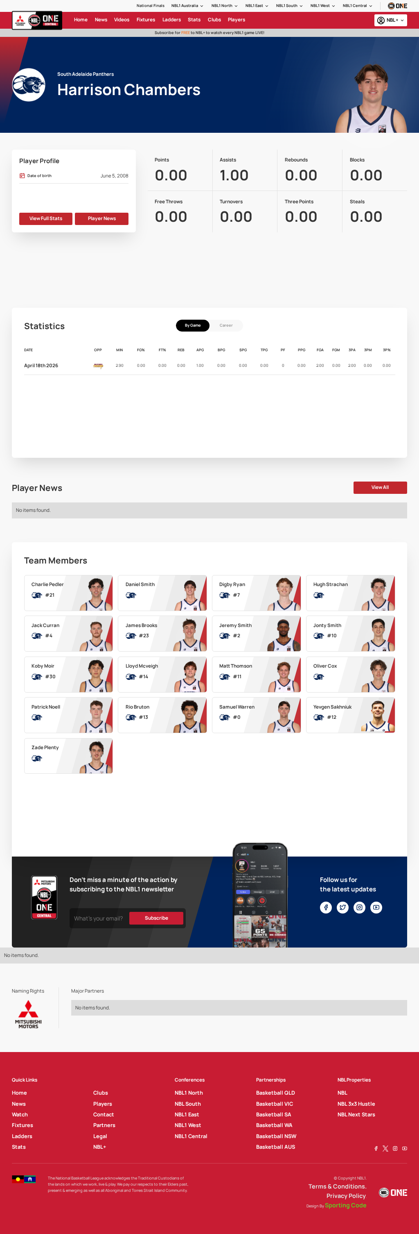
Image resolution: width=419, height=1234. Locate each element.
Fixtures (22, 1125)
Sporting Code (346, 1205)
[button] (187, 6)
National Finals (150, 5)
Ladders (22, 1136)
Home (19, 1092)
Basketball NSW (276, 1136)
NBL (342, 1092)
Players (102, 1103)
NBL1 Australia (184, 5)
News (19, 1103)
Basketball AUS (275, 1146)
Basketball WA (274, 1125)
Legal (100, 1136)
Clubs (100, 1092)
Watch (20, 1114)
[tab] (193, 326)
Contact (103, 1114)
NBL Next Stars (356, 1114)
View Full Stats (45, 218)
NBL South (188, 1103)
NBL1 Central (355, 5)
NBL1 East (254, 5)
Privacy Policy (346, 1196)
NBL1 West (320, 5)
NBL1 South (286, 5)
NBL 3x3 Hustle (356, 1103)
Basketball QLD (275, 1092)
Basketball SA (273, 1114)
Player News (102, 218)
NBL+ (99, 1146)
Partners (104, 1125)
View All (380, 487)
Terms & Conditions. (338, 1186)
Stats (19, 1146)
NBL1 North (222, 5)
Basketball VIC (274, 1103)
